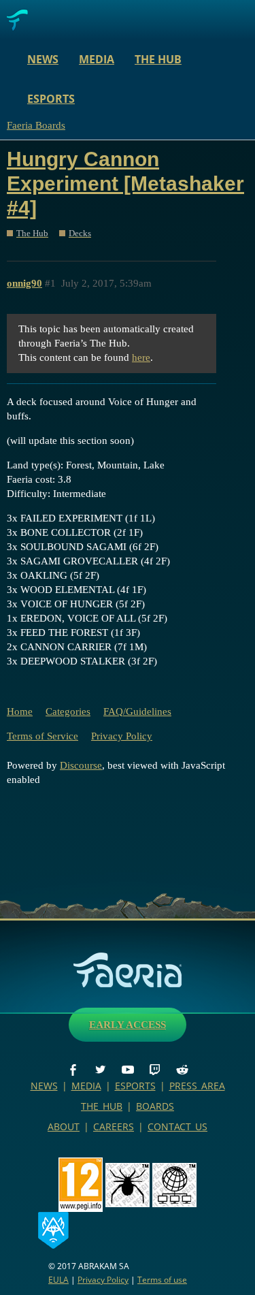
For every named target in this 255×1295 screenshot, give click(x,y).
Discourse (81, 765)
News (42, 59)
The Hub (158, 59)
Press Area (197, 1085)
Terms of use (162, 1279)
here (141, 357)
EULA (58, 1279)
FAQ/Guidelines (137, 711)
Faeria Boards (36, 125)
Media (96, 59)
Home (20, 711)
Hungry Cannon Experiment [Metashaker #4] (125, 183)
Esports (51, 98)
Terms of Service (42, 736)
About (64, 1126)
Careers (113, 1126)
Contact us (177, 1126)
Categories (68, 711)
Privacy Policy (121, 736)
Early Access (127, 1024)
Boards (155, 1106)
